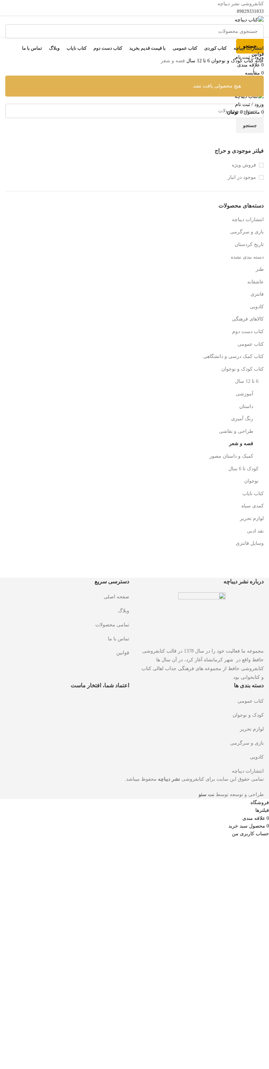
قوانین (122, 652)
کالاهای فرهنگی (248, 319)
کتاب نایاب (253, 493)
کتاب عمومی (250, 344)
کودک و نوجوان (248, 715)
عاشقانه (255, 281)
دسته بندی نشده (247, 257)
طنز (260, 269)
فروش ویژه (244, 165)
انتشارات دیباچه (248, 219)
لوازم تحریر (252, 518)
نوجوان (251, 481)
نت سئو (206, 794)
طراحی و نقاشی (236, 431)
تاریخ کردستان (249, 244)
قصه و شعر (241, 443)
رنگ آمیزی (242, 418)
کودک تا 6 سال (243, 468)
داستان (246, 406)
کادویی (257, 306)
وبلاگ (123, 610)
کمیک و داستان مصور (231, 456)
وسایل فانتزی (250, 543)
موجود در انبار (242, 177)
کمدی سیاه (252, 505)
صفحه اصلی (116, 596)
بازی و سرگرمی (247, 231)
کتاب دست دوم (248, 331)
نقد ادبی (255, 531)
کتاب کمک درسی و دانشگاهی (233, 356)
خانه (259, 60)
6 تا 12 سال (246, 381)
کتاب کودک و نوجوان (242, 369)
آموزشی (244, 393)
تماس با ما (118, 638)
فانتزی (257, 294)
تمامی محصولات (112, 624)
